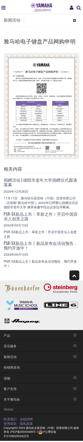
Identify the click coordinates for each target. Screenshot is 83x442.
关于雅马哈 (12, 399)
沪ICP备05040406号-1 (24, 431)
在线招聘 (26, 419)
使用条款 (10, 423)
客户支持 (10, 388)
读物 (7, 378)
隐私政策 (26, 423)
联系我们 (10, 419)
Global (8, 409)
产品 (7, 335)
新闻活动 (12, 20)
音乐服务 (10, 345)
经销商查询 (12, 367)
